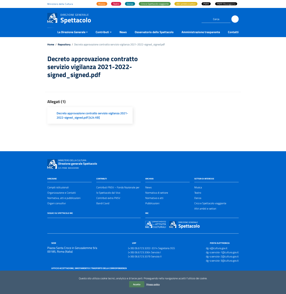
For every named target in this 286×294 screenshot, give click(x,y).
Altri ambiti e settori (205, 209)
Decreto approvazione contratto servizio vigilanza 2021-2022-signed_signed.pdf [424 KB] (92, 115)
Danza (197, 198)
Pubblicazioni (152, 203)
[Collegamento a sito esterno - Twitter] (55, 223)
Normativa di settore (156, 193)
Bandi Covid (102, 203)
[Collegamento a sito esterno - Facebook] (49, 223)
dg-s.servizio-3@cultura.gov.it (222, 261)
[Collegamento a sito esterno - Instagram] (61, 223)
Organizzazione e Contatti (61, 193)
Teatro (197, 193)
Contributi (102, 32)
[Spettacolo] (52, 17)
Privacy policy (153, 284)
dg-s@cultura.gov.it (216, 248)
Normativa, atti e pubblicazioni (63, 198)
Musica (198, 187)
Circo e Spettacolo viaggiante (210, 203)
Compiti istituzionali (58, 187)
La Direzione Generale (71, 32)
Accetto (136, 284)
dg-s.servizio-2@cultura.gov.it (222, 256)
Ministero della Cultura (60, 4)
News (123, 32)
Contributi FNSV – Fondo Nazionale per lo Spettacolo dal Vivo (117, 190)
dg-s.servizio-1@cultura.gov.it (222, 252)
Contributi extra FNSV (108, 198)
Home (50, 44)
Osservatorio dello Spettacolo (154, 32)
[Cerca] (235, 19)
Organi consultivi (56, 203)
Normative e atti (154, 198)
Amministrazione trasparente (201, 32)
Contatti (233, 32)
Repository (64, 44)
